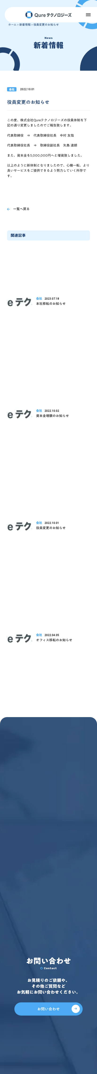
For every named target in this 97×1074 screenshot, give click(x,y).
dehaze (88, 15)
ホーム (12, 25)
